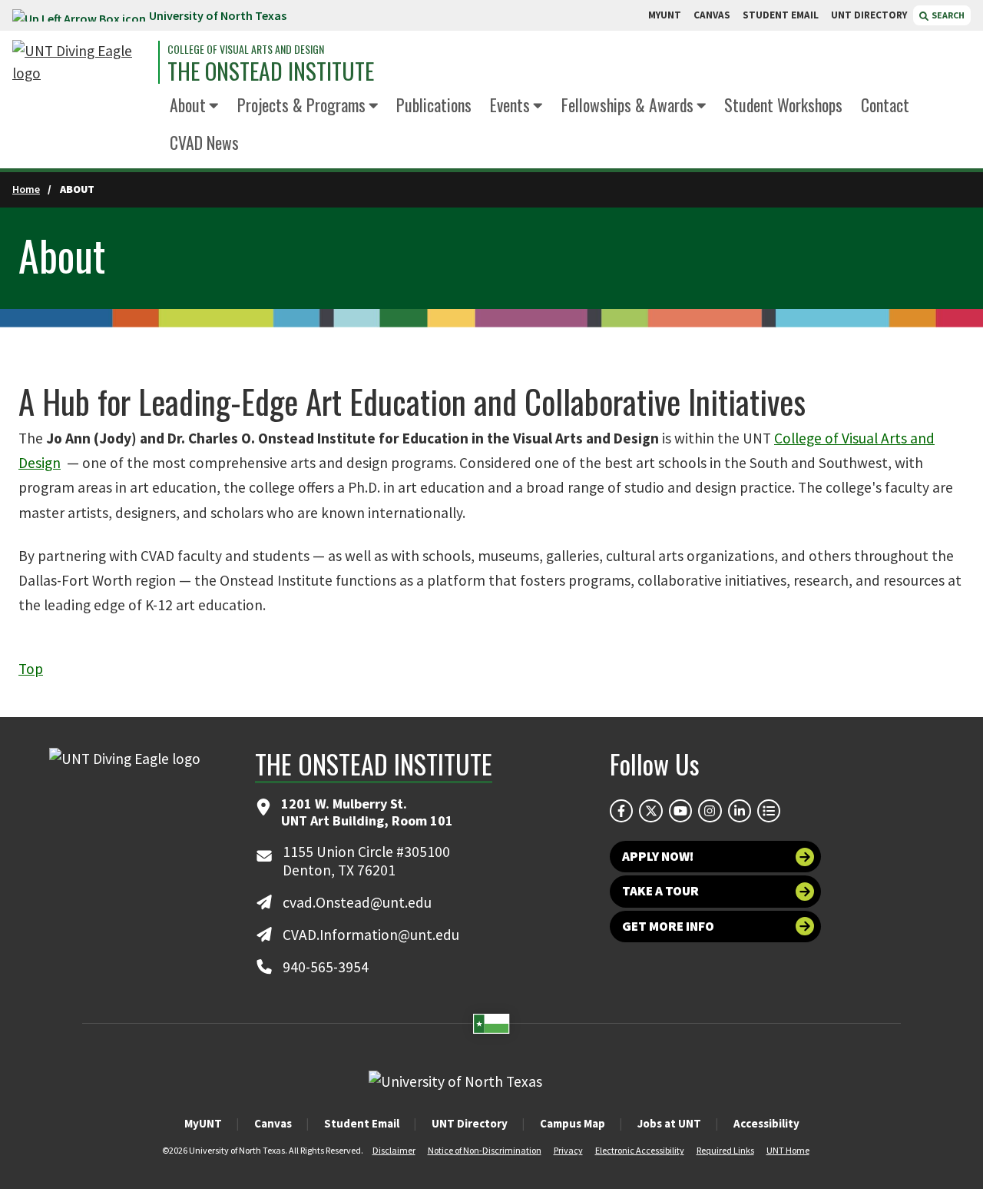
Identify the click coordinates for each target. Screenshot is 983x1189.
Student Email (361, 1123)
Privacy (568, 1150)
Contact (885, 104)
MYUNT (664, 15)
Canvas (273, 1123)
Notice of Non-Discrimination (484, 1150)
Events (510, 104)
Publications (434, 104)
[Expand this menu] (214, 107)
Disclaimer (393, 1150)
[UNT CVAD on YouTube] (680, 810)
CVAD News (204, 142)
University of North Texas (217, 15)
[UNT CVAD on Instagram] (709, 810)
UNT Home (787, 1150)
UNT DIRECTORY (869, 15)
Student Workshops (783, 104)
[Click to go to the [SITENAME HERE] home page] (81, 62)
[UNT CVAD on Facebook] (621, 810)
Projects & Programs (301, 104)
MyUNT (203, 1123)
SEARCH (947, 15)
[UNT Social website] (768, 810)
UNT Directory (470, 1123)
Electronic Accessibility (639, 1150)
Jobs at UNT (669, 1123)
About (188, 104)
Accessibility (766, 1123)
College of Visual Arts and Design (245, 49)
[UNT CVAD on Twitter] (650, 810)
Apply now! (657, 856)
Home (26, 189)
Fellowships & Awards (627, 104)
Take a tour (660, 890)
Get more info (668, 926)
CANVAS (711, 15)
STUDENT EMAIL (781, 15)
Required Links (725, 1150)
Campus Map (572, 1123)
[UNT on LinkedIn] (739, 810)
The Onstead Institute (270, 71)
